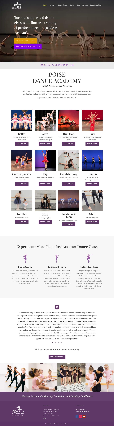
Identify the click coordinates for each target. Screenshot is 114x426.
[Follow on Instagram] (80, 416)
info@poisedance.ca (82, 411)
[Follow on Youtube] (84, 416)
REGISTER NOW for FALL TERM (28, 46)
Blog (78, 5)
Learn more (22, 144)
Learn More (45, 144)
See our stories (57, 357)
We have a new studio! (25, 41)
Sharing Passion (25, 267)
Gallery (72, 5)
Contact (85, 5)
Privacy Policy (65, 423)
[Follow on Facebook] (77, 416)
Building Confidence (89, 267)
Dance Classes (63, 5)
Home (45, 5)
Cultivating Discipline (57, 267)
